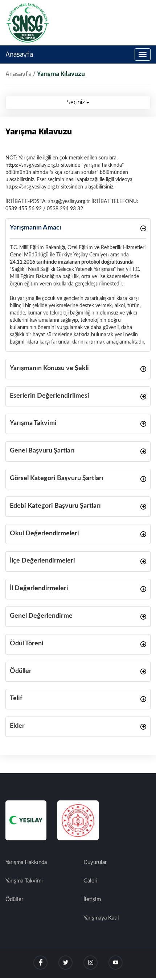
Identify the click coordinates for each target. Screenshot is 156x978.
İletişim (92, 899)
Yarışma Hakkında (26, 862)
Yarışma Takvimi (33, 423)
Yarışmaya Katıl (101, 918)
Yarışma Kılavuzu (61, 74)
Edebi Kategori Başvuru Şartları (55, 506)
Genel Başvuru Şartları (42, 450)
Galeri (90, 881)
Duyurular (95, 862)
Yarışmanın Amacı (35, 227)
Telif (16, 698)
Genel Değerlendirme (41, 616)
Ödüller (21, 671)
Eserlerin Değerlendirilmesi (49, 396)
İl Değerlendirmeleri (39, 588)
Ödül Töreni (27, 643)
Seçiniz (76, 102)
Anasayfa (19, 54)
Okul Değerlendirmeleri (44, 533)
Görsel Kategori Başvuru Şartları (56, 478)
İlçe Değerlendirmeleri (42, 560)
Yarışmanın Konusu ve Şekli (49, 368)
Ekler (17, 726)
